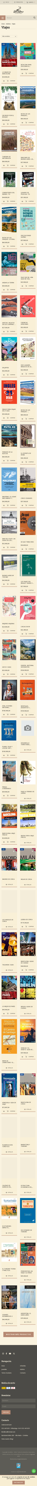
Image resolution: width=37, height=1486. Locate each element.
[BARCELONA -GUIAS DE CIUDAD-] (22, 970)
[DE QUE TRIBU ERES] (22, 549)
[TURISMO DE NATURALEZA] (4, 165)
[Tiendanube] (18, 1472)
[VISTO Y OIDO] (4, 674)
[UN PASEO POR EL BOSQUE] (4, 124)
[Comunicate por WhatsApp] (34, 1471)
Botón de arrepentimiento (18, 1459)
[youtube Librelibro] (10, 1353)
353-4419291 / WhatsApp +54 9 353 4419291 (15, 1428)
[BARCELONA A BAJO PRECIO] (4, 842)
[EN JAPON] (4, 375)
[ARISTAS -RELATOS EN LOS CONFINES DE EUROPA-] (4, 331)
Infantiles (23, 1366)
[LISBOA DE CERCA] (22, 926)
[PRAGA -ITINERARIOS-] (4, 795)
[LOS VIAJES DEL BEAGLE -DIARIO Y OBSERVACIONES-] (22, 590)
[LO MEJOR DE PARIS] (4, 1013)
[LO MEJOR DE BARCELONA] (4, 81)
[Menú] (2, 17)
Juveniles (4, 1369)
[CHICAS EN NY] (22, 634)
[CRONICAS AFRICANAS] (22, 331)
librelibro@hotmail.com (8, 1432)
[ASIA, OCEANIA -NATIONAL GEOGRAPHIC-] (4, 714)
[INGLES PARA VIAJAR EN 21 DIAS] (4, 418)
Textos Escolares (6, 1373)
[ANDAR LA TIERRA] (4, 290)
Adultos (8, 24)
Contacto (23, 1373)
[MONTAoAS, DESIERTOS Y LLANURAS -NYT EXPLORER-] (22, 715)
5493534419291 (6, 1425)
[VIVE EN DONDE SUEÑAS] (22, 244)
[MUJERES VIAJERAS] (4, 631)
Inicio (3, 24)
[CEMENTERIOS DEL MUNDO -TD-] (4, 201)
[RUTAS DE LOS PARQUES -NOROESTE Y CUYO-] (22, 419)
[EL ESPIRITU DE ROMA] (22, 462)
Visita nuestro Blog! (7, 1439)
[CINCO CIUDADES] (22, 505)
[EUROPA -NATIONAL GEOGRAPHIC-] (22, 674)
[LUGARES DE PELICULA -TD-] (22, 201)
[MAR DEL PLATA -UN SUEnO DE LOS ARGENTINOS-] (4, 547)
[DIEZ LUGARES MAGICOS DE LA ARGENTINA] (22, 374)
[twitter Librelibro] (14, 1353)
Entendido (18, 1482)
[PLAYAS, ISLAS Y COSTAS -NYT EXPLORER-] (4, 755)
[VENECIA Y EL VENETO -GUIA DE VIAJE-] (22, 1057)
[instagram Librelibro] (3, 1353)
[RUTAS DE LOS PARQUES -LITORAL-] (4, 246)
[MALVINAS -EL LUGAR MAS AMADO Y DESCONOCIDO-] (4, 505)
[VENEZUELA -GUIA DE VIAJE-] (4, 1111)
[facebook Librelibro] (6, 1353)
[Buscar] (34, 17)
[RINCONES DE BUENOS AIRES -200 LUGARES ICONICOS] (22, 166)
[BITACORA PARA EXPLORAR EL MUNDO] (22, 73)
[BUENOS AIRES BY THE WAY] (4, 584)
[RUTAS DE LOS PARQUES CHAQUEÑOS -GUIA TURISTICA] (22, 122)
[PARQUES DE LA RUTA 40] (4, 460)
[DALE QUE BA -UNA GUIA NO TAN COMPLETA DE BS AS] (22, 286)
